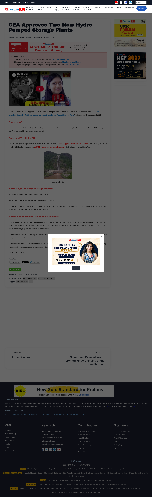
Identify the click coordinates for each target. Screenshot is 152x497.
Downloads (108, 7)
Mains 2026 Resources (66, 8)
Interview (97, 7)
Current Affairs (40, 8)
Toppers (118, 7)
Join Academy (142, 8)
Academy (17, 2)
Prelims (48, 7)
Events (33, 2)
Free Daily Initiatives (76, 8)
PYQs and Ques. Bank (87, 8)
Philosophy (25, 2)
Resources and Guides (30, 8)
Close (76, 268)
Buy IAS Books (57, 9)
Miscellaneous (129, 7)
